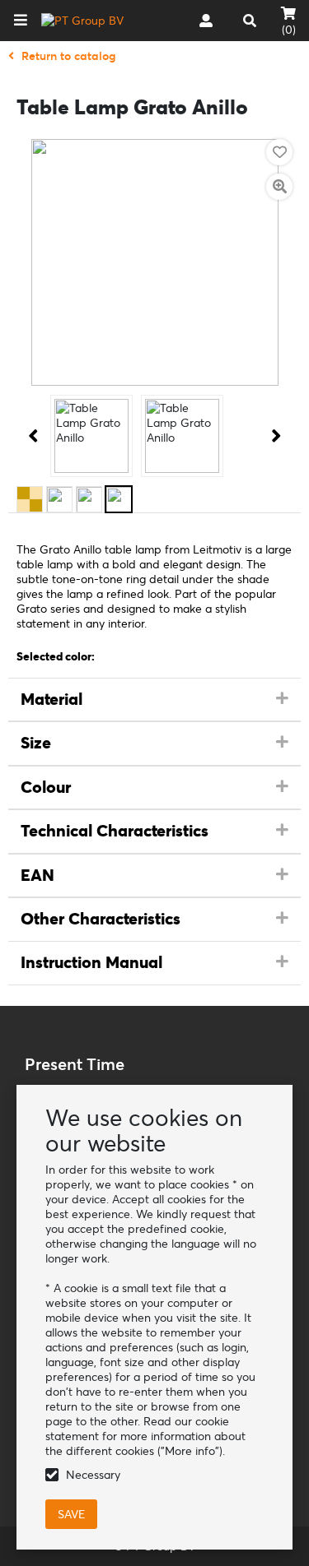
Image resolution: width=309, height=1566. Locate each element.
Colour (46, 787)
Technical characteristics (114, 831)
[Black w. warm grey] (118, 499)
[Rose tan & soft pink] (59, 499)
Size (36, 743)
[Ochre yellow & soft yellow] (29, 499)
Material (51, 699)
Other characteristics (100, 919)
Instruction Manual (91, 962)
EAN (37, 875)
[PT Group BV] (82, 20)
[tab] (154, 700)
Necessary (93, 1474)
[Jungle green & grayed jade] (89, 499)
